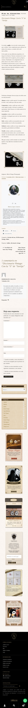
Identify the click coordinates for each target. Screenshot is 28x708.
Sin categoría (14, 422)
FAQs (4, 652)
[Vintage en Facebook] (11, 563)
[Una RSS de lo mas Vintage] (9, 563)
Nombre (6, 340)
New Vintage (14, 413)
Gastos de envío (5, 667)
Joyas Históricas (14, 411)
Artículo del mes (11, 237)
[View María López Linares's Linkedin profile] (15, 203)
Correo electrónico (8, 346)
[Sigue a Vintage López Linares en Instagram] (13, 700)
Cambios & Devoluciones (7, 661)
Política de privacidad (6, 663)
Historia (14, 404)
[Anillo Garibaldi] (10, 574)
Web (5, 353)
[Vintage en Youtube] (15, 563)
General (14, 402)
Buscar (14, 705)
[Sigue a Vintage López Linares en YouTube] (15, 700)
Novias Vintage (14, 419)
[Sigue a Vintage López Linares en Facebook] (11, 700)
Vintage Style (14, 426)
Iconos (14, 406)
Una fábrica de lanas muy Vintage (7, 248)
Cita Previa (5, 646)
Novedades (14, 417)
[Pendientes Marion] (10, 581)
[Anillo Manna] (17, 574)
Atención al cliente (6, 677)
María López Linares (20, 177)
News (14, 415)
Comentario (7, 320)
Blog (8, 13)
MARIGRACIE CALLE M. (9, 279)
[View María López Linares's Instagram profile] (12, 203)
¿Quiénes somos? (6, 644)
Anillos (8, 243)
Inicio (4, 13)
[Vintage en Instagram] (13, 563)
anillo (8, 45)
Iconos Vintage (14, 408)
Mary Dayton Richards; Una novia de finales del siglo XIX (20, 250)
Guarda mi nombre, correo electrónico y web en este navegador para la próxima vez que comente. (14, 361)
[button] (25, 701)
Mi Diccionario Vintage (15, 13)
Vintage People (14, 424)
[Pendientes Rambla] (17, 581)
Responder (4, 300)
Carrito (22, 704)
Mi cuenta (4, 705)
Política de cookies (6, 665)
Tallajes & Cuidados (6, 650)
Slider (7, 239)
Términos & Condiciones (7, 659)
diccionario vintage (15, 243)
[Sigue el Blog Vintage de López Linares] (16, 700)
